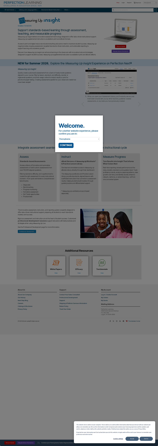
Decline (146, 438)
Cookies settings (118, 438)
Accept (132, 438)
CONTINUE (66, 145)
